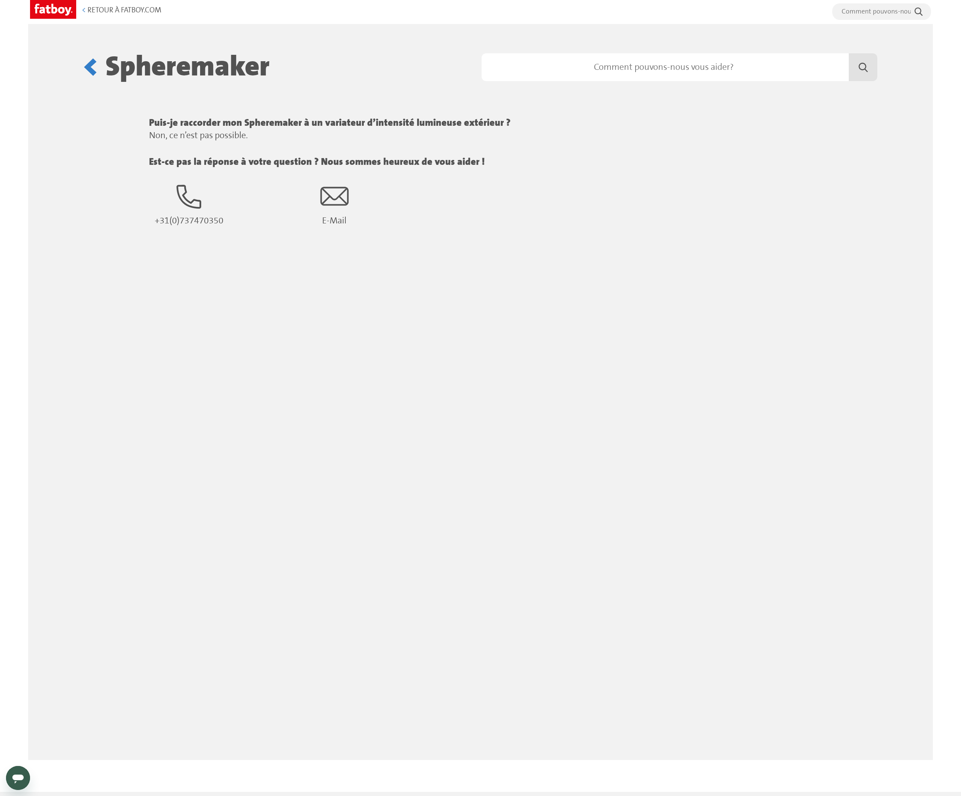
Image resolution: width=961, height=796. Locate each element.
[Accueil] (53, 8)
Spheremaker (187, 67)
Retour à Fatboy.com (121, 10)
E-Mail (334, 221)
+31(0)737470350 (189, 221)
